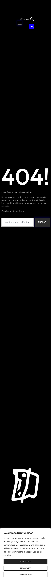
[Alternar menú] (19, 23)
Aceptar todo (25, 561)
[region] (25, 554)
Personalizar (25, 568)
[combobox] (17, 222)
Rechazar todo (26, 574)
